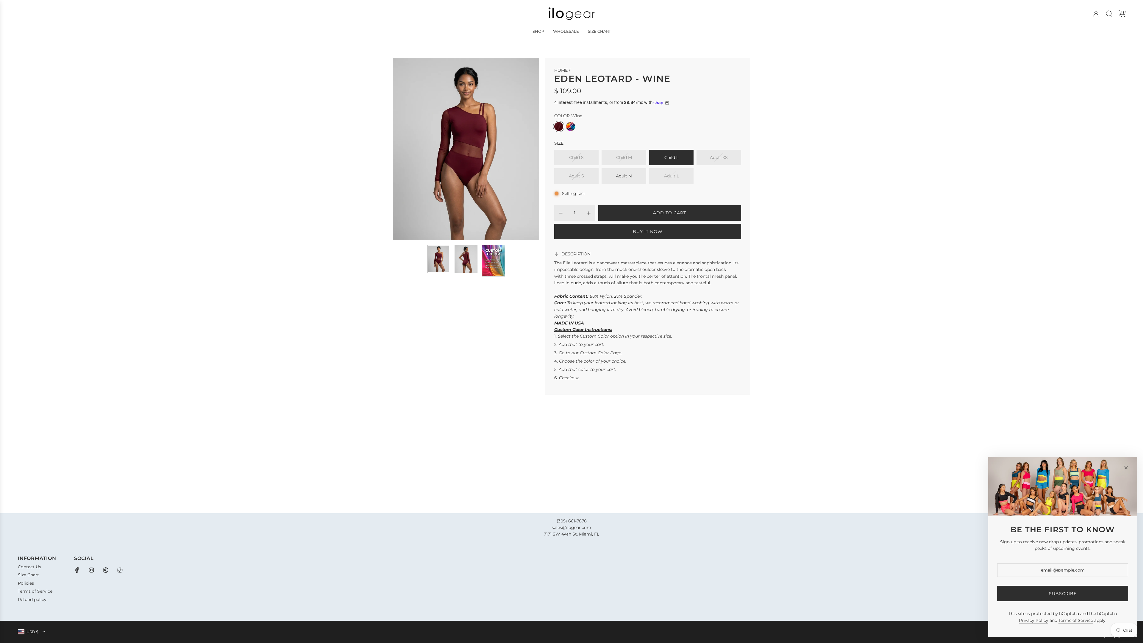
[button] (407, 149)
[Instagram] (91, 570)
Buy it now (648, 231)
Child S (576, 157)
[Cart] (1122, 13)
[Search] (1109, 13)
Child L (671, 157)
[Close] (1126, 467)
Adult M (624, 176)
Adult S (576, 176)
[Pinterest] (105, 570)
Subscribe (1063, 593)
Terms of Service (1075, 620)
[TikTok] (120, 570)
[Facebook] (77, 570)
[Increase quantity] (588, 213)
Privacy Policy (1033, 620)
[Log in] (1096, 13)
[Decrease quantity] (560, 213)
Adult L (671, 176)
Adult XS (719, 157)
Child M (624, 157)
